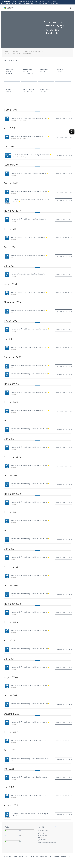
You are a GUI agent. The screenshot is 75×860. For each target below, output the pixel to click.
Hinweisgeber (56, 856)
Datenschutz (48, 856)
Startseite (6, 51)
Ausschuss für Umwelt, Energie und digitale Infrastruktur (29, 118)
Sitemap (41, 856)
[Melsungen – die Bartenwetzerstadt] (8, 7)
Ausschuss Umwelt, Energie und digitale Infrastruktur (28, 237)
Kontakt (27, 856)
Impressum (63, 856)
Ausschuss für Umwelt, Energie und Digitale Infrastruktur (18, 53)
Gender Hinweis (34, 856)
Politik (26, 51)
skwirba (21, 856)
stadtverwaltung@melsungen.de (47, 842)
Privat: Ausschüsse (36, 51)
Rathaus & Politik (17, 51)
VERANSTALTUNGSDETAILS (64, 118)
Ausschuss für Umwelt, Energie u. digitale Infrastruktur (28, 173)
